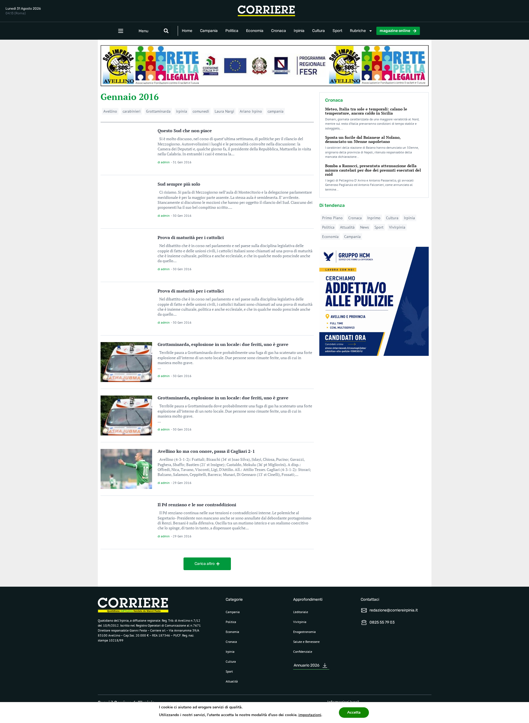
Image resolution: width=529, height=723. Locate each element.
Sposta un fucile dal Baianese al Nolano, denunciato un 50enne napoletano (363, 139)
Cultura (318, 30)
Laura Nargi (224, 111)
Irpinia (299, 30)
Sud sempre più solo (179, 184)
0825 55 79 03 (382, 622)
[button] (166, 31)
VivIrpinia (397, 227)
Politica (231, 30)
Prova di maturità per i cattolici (191, 237)
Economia (254, 30)
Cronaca (278, 30)
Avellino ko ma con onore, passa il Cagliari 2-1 (206, 451)
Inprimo (373, 218)
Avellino (110, 111)
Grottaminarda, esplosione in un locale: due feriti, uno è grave (223, 344)
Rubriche (358, 30)
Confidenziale (302, 651)
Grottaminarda (158, 111)
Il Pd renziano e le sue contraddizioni (197, 505)
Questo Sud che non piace (185, 131)
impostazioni (309, 714)
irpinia (181, 111)
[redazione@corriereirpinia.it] (364, 610)
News (364, 227)
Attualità (347, 227)
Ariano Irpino (251, 111)
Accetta (354, 712)
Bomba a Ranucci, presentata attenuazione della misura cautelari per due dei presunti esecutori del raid (373, 170)
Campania (209, 30)
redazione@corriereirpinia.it (393, 610)
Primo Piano (332, 218)
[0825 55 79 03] (364, 622)
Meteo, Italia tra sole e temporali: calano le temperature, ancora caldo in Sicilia (366, 111)
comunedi (201, 111)
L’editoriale (300, 612)
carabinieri (132, 111)
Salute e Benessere (306, 642)
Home (187, 30)
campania (276, 111)
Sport (337, 30)
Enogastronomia (304, 632)
